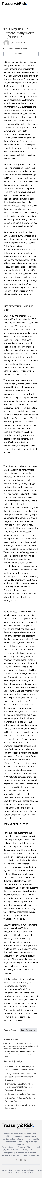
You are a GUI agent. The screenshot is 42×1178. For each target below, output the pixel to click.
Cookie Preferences (27, 1172)
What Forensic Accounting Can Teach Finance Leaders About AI (19, 1068)
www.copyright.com (28, 1046)
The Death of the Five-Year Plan (21, 1094)
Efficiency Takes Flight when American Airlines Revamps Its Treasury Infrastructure (19, 1087)
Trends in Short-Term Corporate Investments (20, 1106)
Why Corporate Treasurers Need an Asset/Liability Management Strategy (20, 1077)
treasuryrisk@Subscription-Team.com (24, 1155)
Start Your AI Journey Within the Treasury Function (20, 1099)
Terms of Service (36, 1170)
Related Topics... (11, 1030)
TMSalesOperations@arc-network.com (18, 1051)
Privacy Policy (14, 1172)
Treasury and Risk (18, 43)
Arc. (14, 1170)
